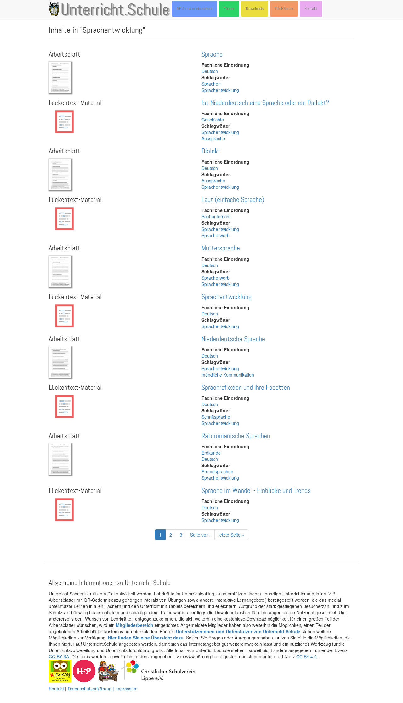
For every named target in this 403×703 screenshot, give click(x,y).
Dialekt (211, 151)
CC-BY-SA (59, 656)
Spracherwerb (216, 235)
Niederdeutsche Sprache (233, 339)
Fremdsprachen (217, 471)
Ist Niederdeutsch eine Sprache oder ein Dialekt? (265, 103)
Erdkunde (211, 452)
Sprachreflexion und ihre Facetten (246, 387)
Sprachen (211, 84)
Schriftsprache (216, 417)
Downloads (255, 8)
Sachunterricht (216, 216)
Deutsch (210, 71)
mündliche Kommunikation (228, 374)
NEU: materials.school (194, 8)
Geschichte (213, 119)
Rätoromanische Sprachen (236, 436)
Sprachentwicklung (220, 90)
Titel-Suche (284, 8)
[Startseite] (55, 8)
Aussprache (213, 138)
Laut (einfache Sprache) (233, 200)
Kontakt (310, 8)
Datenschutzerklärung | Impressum (103, 688)
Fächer (229, 8)
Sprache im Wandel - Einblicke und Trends (256, 491)
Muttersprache (221, 248)
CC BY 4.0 (306, 656)
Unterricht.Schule (114, 10)
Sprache (212, 54)
